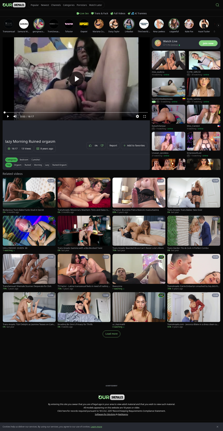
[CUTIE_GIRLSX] (203, 63)
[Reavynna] (138, 272)
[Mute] (15, 116)
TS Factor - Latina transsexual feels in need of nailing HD (84, 286)
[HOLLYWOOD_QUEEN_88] (29, 234)
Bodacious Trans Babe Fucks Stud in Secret (23, 210)
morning (38, 165)
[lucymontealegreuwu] (168, 90)
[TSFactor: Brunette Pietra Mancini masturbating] (138, 196)
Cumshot (36, 159)
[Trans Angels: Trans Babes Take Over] (193, 196)
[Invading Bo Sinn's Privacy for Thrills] (84, 310)
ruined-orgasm (59, 165)
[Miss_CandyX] (203, 117)
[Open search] (217, 5)
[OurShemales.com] (14, 4)
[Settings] (137, 116)
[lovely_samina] (203, 90)
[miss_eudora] (168, 63)
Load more (111, 333)
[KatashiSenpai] (168, 117)
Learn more (96, 426)
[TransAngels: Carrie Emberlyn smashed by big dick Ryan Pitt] (193, 272)
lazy (47, 165)
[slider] (76, 112)
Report (113, 145)
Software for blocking (105, 414)
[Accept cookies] (217, 427)
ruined (28, 165)
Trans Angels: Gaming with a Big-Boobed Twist (80, 248)
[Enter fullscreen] (144, 116)
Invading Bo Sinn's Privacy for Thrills (75, 324)
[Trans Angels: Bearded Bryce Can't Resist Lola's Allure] (138, 234)
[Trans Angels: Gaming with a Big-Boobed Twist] (84, 234)
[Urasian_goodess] (168, 144)
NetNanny (123, 414)
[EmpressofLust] (203, 144)
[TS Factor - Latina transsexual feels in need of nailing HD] (84, 272)
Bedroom (24, 159)
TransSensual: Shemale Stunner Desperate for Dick (27, 286)
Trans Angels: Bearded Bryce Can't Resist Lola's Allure (138, 248)
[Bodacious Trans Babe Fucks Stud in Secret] (29, 196)
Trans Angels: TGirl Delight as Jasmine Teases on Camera (29, 324)
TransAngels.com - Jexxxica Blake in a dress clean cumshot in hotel (193, 324)
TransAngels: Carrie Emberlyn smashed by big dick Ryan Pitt (193, 286)
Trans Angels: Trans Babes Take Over (184, 210)
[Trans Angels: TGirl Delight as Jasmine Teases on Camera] (29, 310)
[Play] (76, 79)
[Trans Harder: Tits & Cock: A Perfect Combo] (193, 234)
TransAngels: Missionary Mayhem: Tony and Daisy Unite (84, 210)
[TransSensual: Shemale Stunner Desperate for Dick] (29, 272)
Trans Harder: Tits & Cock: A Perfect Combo (188, 248)
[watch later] (6, 181)
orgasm (17, 165)
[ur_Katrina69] (138, 310)
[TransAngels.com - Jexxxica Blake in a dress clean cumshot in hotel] (193, 310)
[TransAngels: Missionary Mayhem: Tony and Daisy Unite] (84, 196)
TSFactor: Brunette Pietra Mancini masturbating (135, 210)
